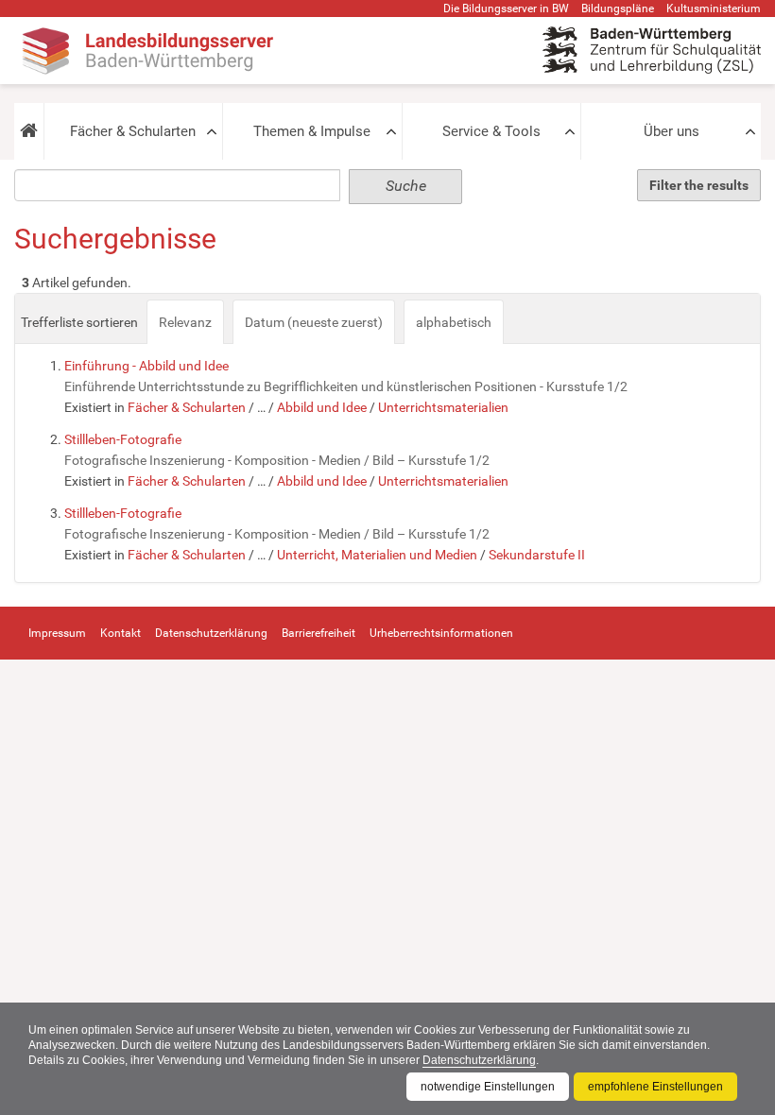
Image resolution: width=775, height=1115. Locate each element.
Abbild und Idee (322, 407)
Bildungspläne (617, 8)
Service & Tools (491, 131)
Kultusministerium (713, 8)
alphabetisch (453, 322)
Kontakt (120, 633)
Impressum (57, 633)
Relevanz (185, 322)
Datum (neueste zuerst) (314, 322)
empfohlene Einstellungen (655, 1086)
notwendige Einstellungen (488, 1086)
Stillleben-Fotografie (122, 439)
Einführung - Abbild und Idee (146, 365)
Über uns (671, 131)
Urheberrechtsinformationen (441, 633)
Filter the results (699, 185)
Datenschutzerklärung (479, 1060)
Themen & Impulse (311, 131)
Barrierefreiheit (318, 633)
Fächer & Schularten (133, 131)
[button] (28, 131)
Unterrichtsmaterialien (443, 407)
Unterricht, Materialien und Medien (377, 554)
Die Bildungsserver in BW (506, 8)
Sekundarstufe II (537, 554)
